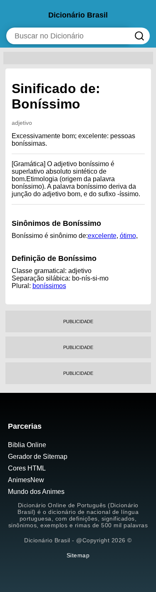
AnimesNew (26, 479)
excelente (102, 235)
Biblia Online (27, 444)
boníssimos (49, 285)
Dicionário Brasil (78, 15)
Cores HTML (27, 468)
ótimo (128, 235)
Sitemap (78, 555)
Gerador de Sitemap (37, 456)
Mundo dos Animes (36, 491)
